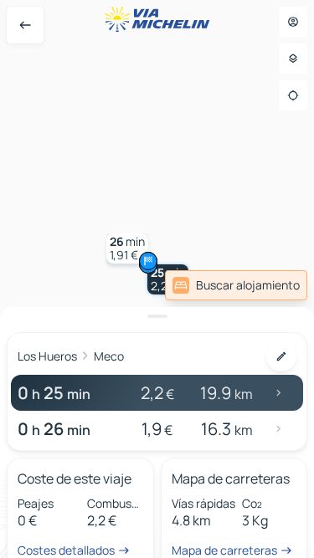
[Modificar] (281, 356)
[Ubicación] (293, 95)
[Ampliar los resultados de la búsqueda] (157, 316)
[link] (236, 285)
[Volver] (25, 25)
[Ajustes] (293, 59)
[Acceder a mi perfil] (293, 22)
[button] (127, 248)
